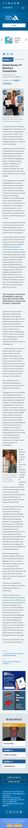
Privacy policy (18, 825)
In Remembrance (9, 766)
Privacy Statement (17, 793)
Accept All (9, 825)
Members (17, 80)
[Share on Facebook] (7, 54)
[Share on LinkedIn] (11, 54)
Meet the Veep (19, 59)
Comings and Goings (10, 755)
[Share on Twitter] (4, 54)
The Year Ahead (9, 743)
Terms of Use (6, 795)
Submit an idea (14, 782)
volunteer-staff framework (16, 600)
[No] (26, 823)
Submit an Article (14, 777)
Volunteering (7, 83)
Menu (14, 25)
